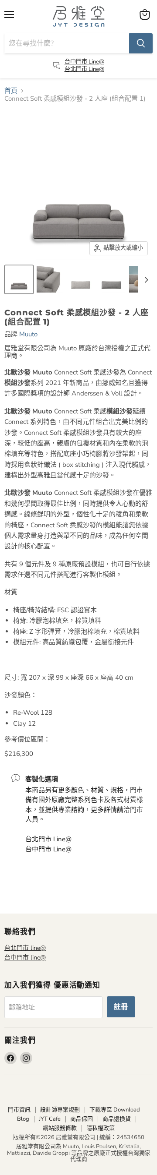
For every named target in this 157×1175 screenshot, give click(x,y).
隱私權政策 (100, 1128)
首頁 (10, 91)
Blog (23, 1119)
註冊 (121, 1007)
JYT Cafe (50, 1119)
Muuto (28, 334)
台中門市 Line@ (84, 62)
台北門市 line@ (25, 948)
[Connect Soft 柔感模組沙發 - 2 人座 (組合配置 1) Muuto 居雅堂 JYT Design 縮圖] (19, 279)
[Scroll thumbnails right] (145, 280)
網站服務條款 (60, 1128)
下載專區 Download (114, 1110)
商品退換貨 (116, 1119)
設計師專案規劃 (60, 1110)
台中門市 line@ (25, 957)
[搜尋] (141, 43)
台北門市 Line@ (84, 69)
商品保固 (81, 1119)
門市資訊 (19, 1110)
